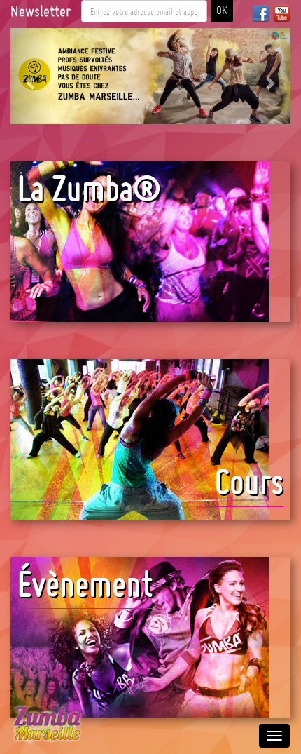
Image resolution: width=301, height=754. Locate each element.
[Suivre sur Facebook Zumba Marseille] (261, 13)
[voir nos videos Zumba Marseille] (281, 13)
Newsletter (40, 11)
